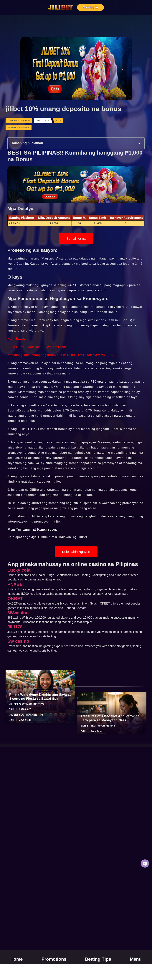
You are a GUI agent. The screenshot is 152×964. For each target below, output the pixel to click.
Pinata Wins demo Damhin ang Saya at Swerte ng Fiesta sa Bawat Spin (40, 696)
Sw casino (18, 641)
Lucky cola (18, 570)
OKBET (15, 598)
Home (16, 959)
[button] (139, 143)
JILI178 (14, 626)
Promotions (54, 959)
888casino (18, 612)
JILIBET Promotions (18, 127)
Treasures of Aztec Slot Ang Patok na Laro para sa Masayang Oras (110, 718)
